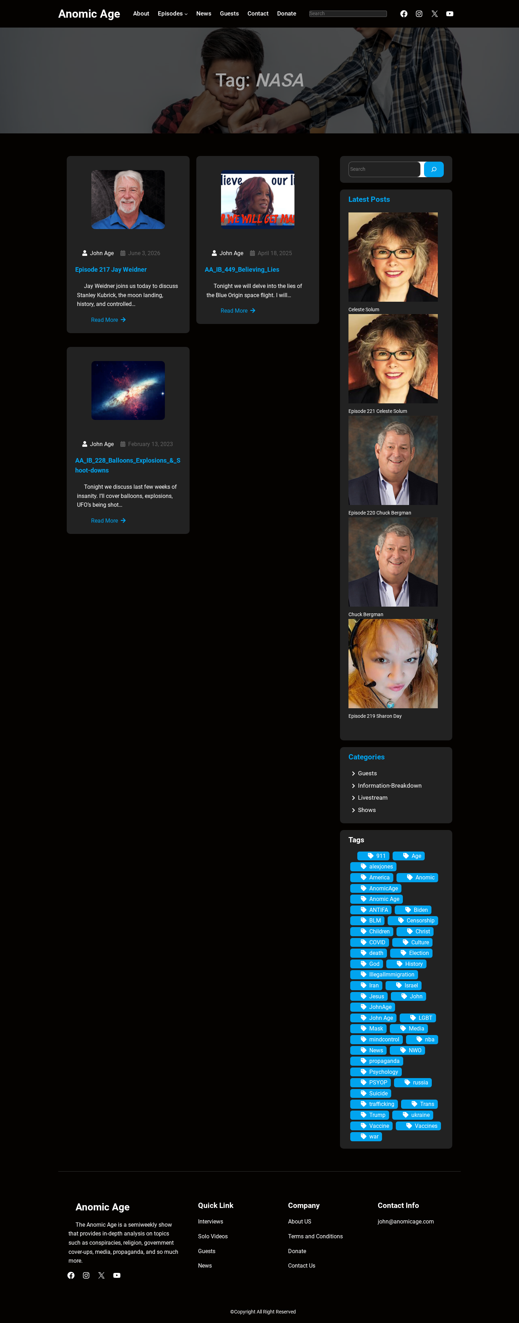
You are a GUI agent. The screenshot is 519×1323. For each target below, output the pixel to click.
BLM (375, 920)
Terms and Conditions (315, 1236)
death (376, 953)
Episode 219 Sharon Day (375, 716)
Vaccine (379, 1126)
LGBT (425, 1018)
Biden (421, 910)
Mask (376, 1028)
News (376, 1050)
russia (420, 1082)
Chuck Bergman (365, 615)
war (373, 1136)
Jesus (376, 996)
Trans (427, 1104)
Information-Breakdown (390, 785)
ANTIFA (378, 910)
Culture (420, 942)
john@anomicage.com (406, 1221)
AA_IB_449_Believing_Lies (242, 269)
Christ (423, 931)
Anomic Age (89, 13)
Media (416, 1028)
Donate (297, 1251)
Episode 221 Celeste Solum (377, 411)
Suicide (378, 1093)
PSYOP (378, 1082)
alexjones (381, 866)
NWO (415, 1050)
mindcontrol (384, 1039)
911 (381, 856)
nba (430, 1039)
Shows (367, 809)
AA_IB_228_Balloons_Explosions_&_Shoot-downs (127, 465)
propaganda (384, 1061)
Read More (104, 320)
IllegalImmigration (391, 974)
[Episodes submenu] (186, 14)
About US (299, 1221)
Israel (411, 985)
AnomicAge (383, 888)
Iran (374, 985)
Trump (377, 1115)
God (374, 964)
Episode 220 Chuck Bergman (379, 513)
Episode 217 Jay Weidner (111, 269)
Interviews (210, 1221)
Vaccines (426, 1126)
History (414, 964)
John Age (381, 1018)
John (416, 996)
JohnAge (380, 1007)
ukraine (420, 1115)
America (379, 877)
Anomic (425, 877)
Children (379, 931)
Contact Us (301, 1265)
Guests (367, 773)
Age (416, 856)
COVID (377, 942)
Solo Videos (213, 1236)
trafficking (381, 1104)
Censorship (421, 920)
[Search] (434, 169)
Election (419, 953)
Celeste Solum (363, 310)
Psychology (383, 1072)
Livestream (373, 797)
